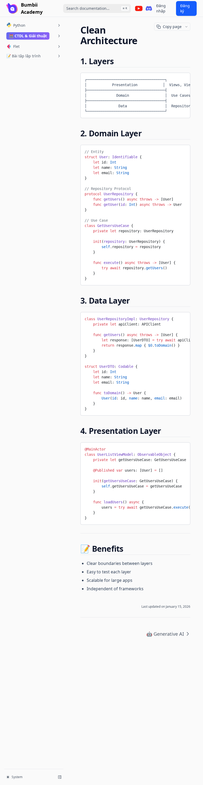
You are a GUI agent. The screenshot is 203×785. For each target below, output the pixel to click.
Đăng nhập (161, 8)
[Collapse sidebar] (59, 777)
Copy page (172, 26)
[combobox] (97, 8)
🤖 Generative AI (165, 634)
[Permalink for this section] (118, 61)
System (17, 777)
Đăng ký (185, 8)
